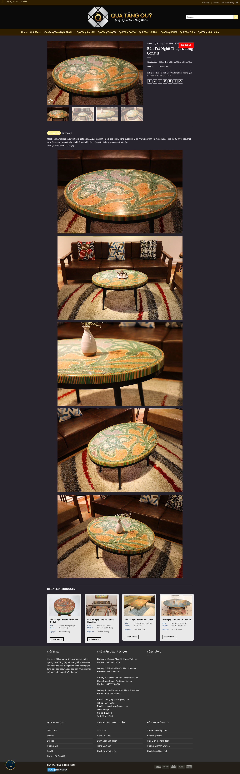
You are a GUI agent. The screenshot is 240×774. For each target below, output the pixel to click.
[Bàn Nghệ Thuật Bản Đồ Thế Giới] (176, 605)
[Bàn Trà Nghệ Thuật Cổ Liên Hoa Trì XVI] (64, 605)
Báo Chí (50, 751)
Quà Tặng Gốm (187, 32)
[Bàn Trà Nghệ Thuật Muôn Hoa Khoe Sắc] (101, 605)
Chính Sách (52, 746)
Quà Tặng (35, 32)
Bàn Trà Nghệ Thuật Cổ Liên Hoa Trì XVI (64, 621)
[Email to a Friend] (160, 81)
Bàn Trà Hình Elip (163, 73)
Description (54, 133)
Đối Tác (50, 741)
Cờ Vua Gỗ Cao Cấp (56, 756)
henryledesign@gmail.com (116, 706)
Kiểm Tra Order (104, 736)
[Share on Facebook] (149, 81)
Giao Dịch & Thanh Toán (158, 741)
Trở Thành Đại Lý (228, 3)
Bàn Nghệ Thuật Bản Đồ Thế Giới (176, 620)
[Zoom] (50, 101)
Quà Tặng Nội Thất (148, 32)
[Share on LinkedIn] (170, 81)
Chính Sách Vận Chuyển (158, 746)
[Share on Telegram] (180, 81)
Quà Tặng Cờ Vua (127, 32)
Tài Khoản (101, 730)
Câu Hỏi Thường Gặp (157, 730)
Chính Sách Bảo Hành (157, 751)
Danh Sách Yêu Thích (107, 741)
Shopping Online (154, 736)
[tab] (54, 133)
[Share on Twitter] (154, 81)
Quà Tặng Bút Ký (169, 32)
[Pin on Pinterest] (165, 81)
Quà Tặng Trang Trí (107, 32)
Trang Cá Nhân (104, 746)
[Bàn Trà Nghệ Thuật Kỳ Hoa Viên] (139, 605)
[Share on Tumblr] (175, 81)
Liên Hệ (216, 3)
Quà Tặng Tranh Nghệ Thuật (58, 32)
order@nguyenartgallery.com (117, 699)
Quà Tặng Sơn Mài (86, 32)
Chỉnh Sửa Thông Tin (106, 751)
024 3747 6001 (107, 703)
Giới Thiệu (206, 3)
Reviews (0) (67, 133)
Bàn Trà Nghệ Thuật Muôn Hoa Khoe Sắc (100, 621)
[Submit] (235, 17)
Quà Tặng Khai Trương (179, 73)
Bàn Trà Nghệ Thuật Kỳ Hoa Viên (139, 620)
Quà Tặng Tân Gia (165, 76)
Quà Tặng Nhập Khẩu (208, 32)
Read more (57, 639)
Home (24, 32)
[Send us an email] (237, 2)
